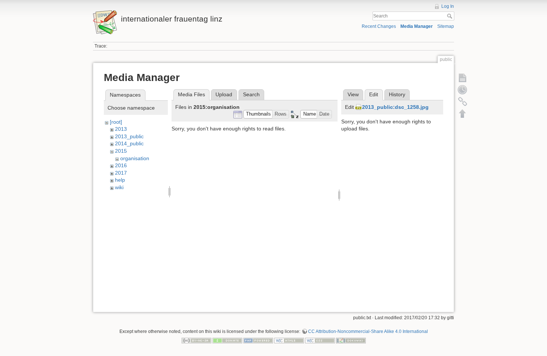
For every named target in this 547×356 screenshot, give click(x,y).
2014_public (129, 143)
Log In (447, 6)
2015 (121, 151)
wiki (119, 187)
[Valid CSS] (320, 340)
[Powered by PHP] (258, 340)
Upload (223, 94)
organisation (134, 158)
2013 (121, 129)
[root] (116, 122)
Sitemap (445, 26)
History (397, 94)
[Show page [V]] (462, 78)
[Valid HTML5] (289, 340)
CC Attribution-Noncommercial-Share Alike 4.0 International (368, 331)
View (353, 94)
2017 (121, 173)
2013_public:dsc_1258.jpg (395, 107)
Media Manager (416, 26)
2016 (121, 165)
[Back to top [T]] (462, 113)
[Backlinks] (462, 101)
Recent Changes (379, 26)
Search (450, 16)
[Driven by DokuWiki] (351, 340)
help (120, 180)
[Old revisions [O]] (462, 90)
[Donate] (227, 340)
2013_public (129, 136)
